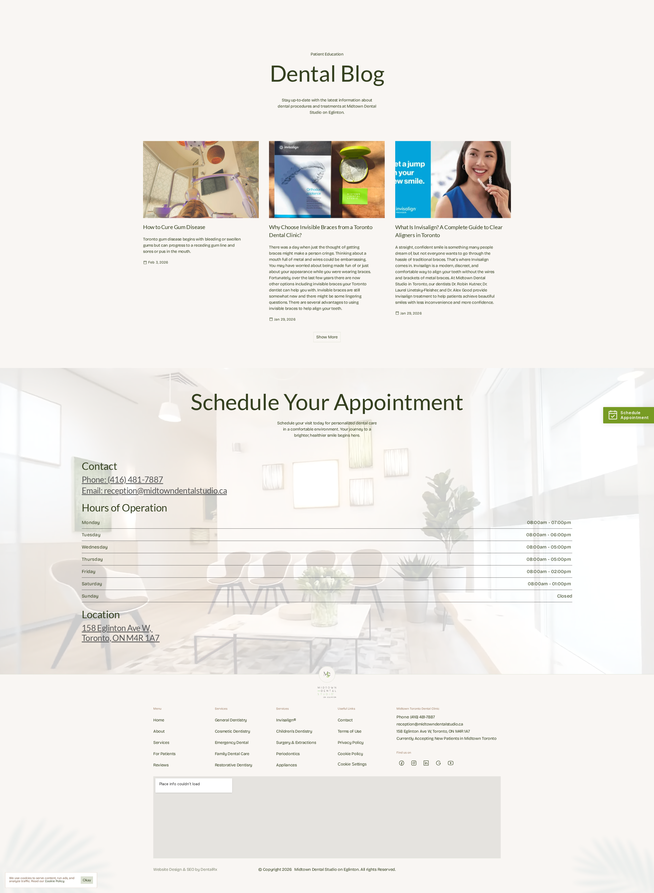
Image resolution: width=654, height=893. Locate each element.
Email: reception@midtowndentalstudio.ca (154, 490)
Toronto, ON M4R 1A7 (121, 638)
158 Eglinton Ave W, (117, 628)
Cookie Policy (54, 881)
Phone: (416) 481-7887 (122, 480)
